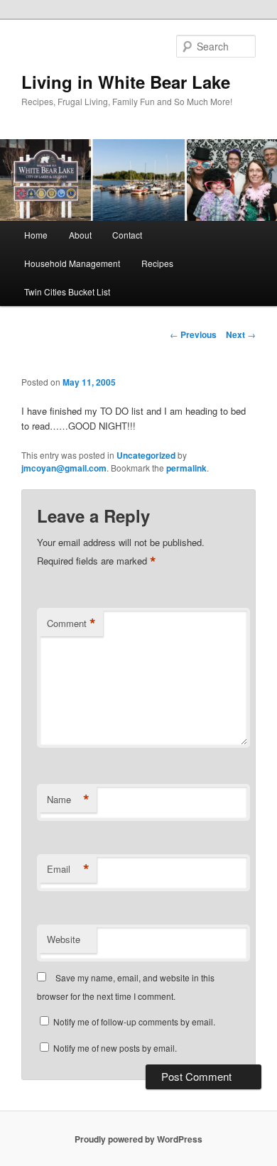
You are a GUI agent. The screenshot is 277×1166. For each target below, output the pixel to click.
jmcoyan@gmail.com (64, 468)
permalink (186, 468)
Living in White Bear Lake (125, 82)
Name (68, 799)
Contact (127, 235)
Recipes (157, 263)
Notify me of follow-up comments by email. (134, 1021)
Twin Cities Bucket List (67, 291)
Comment (71, 623)
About (80, 235)
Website (63, 939)
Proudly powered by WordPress (138, 1139)
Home (36, 235)
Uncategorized (145, 455)
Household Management (72, 263)
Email (68, 869)
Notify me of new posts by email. (115, 1048)
